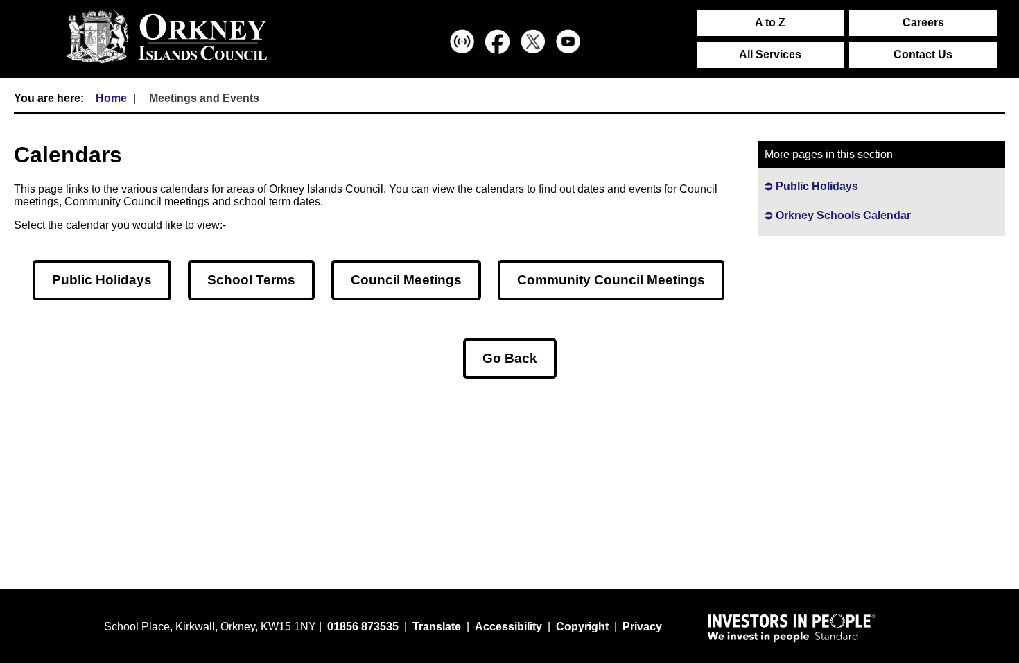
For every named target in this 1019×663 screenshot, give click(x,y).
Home (111, 98)
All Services (770, 54)
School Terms (251, 280)
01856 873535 (363, 626)
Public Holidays (102, 280)
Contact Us (923, 54)
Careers (923, 22)
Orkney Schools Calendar (843, 215)
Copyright (582, 626)
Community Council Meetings (611, 280)
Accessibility (508, 626)
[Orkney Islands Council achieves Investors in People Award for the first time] (791, 628)
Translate (436, 626)
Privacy (642, 626)
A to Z (770, 22)
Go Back (509, 358)
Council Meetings (406, 280)
